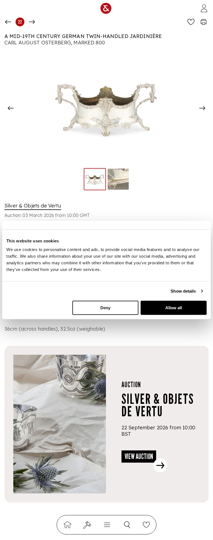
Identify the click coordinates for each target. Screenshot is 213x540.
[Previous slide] (11, 108)
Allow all (173, 307)
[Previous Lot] (8, 22)
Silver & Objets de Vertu (32, 205)
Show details (183, 291)
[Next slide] (202, 108)
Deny (105, 307)
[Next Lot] (32, 22)
